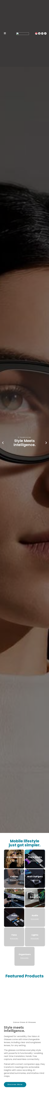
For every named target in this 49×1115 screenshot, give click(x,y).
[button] (2, 442)
